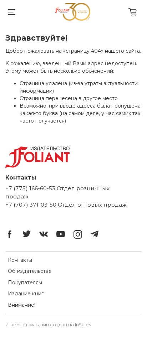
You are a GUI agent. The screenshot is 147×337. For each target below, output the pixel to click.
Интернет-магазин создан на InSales (48, 324)
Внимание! (21, 305)
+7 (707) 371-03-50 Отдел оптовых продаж (66, 204)
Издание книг (26, 293)
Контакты (20, 260)
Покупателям (25, 282)
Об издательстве (30, 271)
